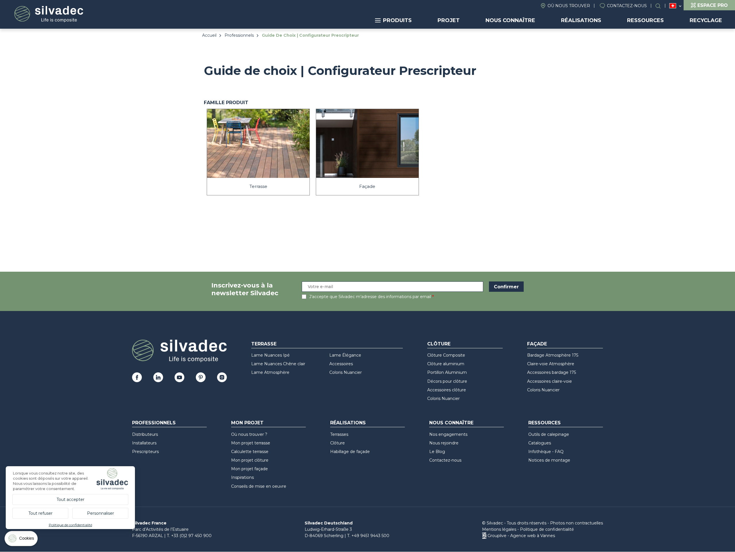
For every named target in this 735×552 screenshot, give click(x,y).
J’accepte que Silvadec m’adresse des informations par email (370, 296)
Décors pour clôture (447, 381)
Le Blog (437, 451)
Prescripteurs (145, 451)
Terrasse (263, 344)
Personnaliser (100, 513)
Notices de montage (549, 460)
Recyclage (706, 20)
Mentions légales (499, 529)
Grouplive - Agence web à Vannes (521, 535)
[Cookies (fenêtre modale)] (21, 540)
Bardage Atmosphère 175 (552, 355)
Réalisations (581, 20)
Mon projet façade (249, 468)
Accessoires (341, 363)
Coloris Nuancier (345, 372)
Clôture (438, 344)
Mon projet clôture (249, 460)
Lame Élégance (345, 355)
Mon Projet (247, 422)
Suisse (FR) (673, 5)
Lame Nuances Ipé (270, 355)
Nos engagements (448, 434)
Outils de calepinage (548, 434)
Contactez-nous (627, 5)
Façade (537, 344)
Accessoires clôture (446, 389)
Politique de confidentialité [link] (70, 525)
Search (661, 6)
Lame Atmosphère (270, 372)
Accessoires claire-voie (549, 381)
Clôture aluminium (445, 363)
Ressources (645, 20)
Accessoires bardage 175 (551, 372)
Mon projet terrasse (250, 443)
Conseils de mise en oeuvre (258, 486)
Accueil (209, 35)
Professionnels (239, 35)
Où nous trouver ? (249, 434)
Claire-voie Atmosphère (550, 363)
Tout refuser (40, 513)
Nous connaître (510, 20)
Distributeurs (145, 434)
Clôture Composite (446, 355)
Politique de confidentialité (547, 529)
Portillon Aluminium (447, 372)
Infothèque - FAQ (546, 451)
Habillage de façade (350, 451)
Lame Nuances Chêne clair (278, 363)
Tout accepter (70, 499)
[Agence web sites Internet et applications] (484, 535)
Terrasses (339, 434)
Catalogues (539, 443)
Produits (397, 20)
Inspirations (242, 477)
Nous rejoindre (444, 443)
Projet (449, 20)
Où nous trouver (569, 5)
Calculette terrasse (249, 451)
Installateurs (144, 443)
